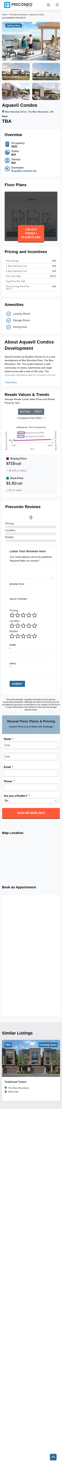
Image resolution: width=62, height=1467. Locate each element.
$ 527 (53, 276)
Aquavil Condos (37, 15)
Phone (9, 781)
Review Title (17, 584)
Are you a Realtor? (17, 795)
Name (13, 645)
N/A (54, 271)
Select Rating (18, 599)
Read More (11, 382)
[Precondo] (18, 5)
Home (4, 15)
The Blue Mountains (19, 15)
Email (13, 663)
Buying (25, 411)
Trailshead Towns (15, 1081)
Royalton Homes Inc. (24, 171)
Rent (38, 411)
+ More (31, 199)
